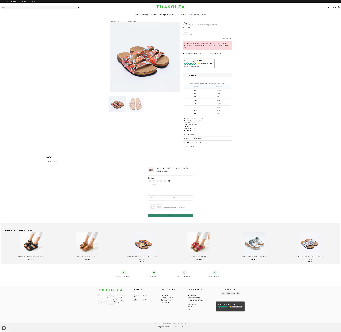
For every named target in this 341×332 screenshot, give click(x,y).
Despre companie (166, 300)
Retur (189, 309)
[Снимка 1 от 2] (144, 93)
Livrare (190, 307)
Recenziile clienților (167, 298)
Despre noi (164, 295)
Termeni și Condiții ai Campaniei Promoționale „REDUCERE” (195, 300)
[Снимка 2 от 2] (145, 93)
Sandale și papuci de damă (129, 21)
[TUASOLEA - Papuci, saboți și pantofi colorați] (170, 7)
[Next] (176, 57)
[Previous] (113, 57)
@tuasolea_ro (142, 295)
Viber (33, 1)
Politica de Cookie (172, 323)
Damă (119, 21)
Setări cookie (183, 323)
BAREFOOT (155, 15)
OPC (178, 323)
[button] (328, 7)
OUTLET (184, 15)
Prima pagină (113, 21)
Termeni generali (193, 295)
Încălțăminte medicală (169, 15)
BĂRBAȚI (145, 15)
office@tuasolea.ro (12, 1)
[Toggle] (207, 75)
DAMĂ (137, 15)
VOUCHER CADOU (194, 15)
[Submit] (78, 7)
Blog (204, 15)
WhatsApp (25, 1)
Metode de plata (193, 305)
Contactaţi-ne (165, 302)
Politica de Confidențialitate (161, 323)
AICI (185, 48)
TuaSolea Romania (144, 300)
